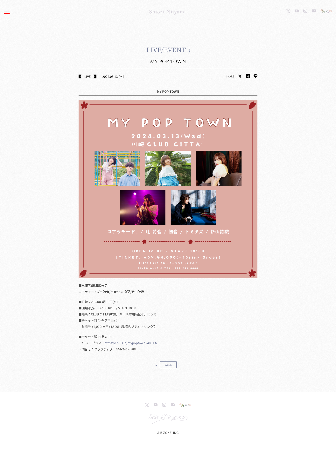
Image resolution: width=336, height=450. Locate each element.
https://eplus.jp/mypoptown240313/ (130, 343)
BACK (168, 364)
